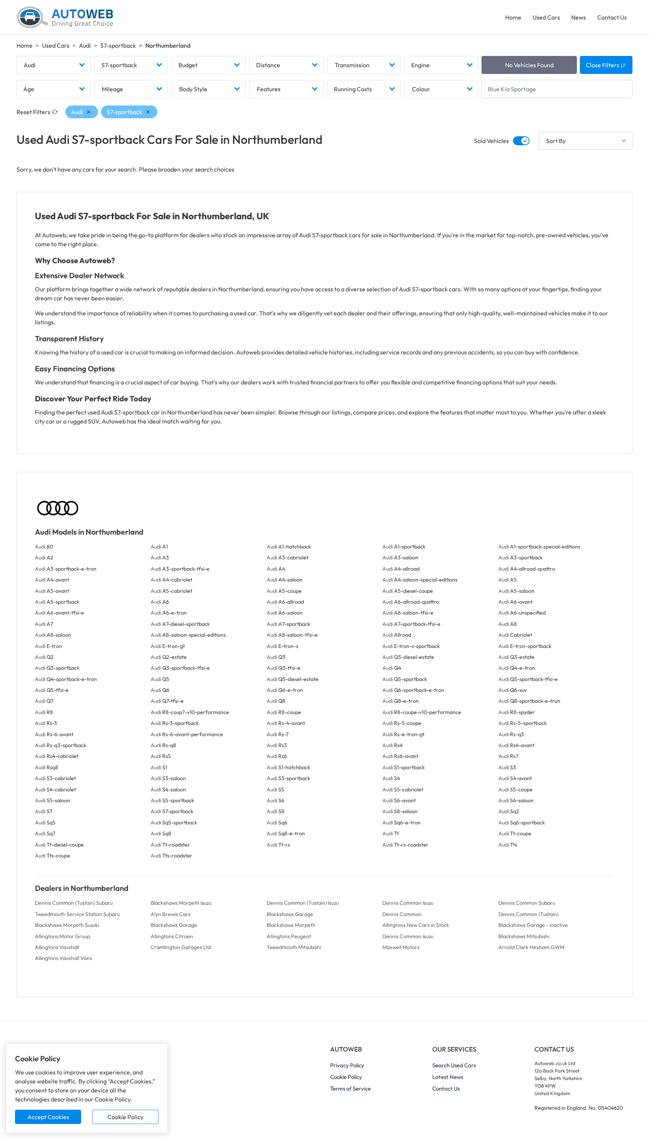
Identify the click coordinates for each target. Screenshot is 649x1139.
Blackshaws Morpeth (291, 925)
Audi (85, 45)
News (578, 17)
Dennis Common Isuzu (407, 902)
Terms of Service (350, 1088)
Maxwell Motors (401, 947)
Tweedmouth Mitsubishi (294, 947)
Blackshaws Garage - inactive (533, 925)
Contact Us (612, 17)
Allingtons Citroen (172, 936)
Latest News (447, 1076)
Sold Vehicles (491, 141)
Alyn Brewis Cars (170, 914)
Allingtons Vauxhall (57, 947)
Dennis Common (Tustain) (528, 914)
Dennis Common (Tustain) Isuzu (303, 902)
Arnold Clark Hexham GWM (531, 947)
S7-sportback (118, 45)
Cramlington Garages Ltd (181, 947)
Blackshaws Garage (290, 914)
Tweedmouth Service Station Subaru (77, 914)
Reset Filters (33, 112)
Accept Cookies (48, 1117)
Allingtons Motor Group (62, 936)
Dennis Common (401, 914)
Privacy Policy (347, 1065)
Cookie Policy (125, 1117)
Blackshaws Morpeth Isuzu (181, 902)
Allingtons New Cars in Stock (415, 925)
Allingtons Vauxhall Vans (63, 958)
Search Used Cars (454, 1065)
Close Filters (603, 65)
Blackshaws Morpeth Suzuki (67, 925)
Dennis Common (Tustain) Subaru (74, 902)
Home (513, 17)
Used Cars (546, 17)
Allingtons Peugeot (289, 936)
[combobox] (54, 65)
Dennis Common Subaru (526, 902)
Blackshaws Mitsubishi (523, 936)
